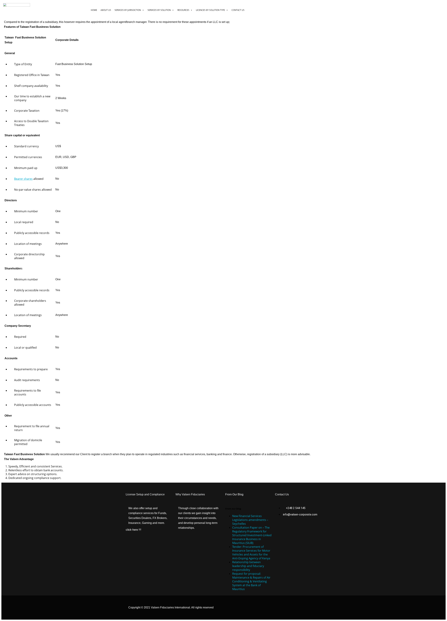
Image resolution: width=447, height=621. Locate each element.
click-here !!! (133, 529)
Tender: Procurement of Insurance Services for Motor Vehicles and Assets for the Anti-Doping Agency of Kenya (251, 552)
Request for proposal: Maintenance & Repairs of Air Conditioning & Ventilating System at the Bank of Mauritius (251, 581)
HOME (94, 10)
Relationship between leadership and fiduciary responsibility (248, 566)
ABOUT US (106, 10)
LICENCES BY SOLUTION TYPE (210, 10)
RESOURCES (183, 10)
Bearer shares (23, 179)
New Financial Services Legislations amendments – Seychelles (250, 520)
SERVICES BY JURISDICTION (128, 10)
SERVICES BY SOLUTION (159, 10)
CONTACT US (238, 10)
